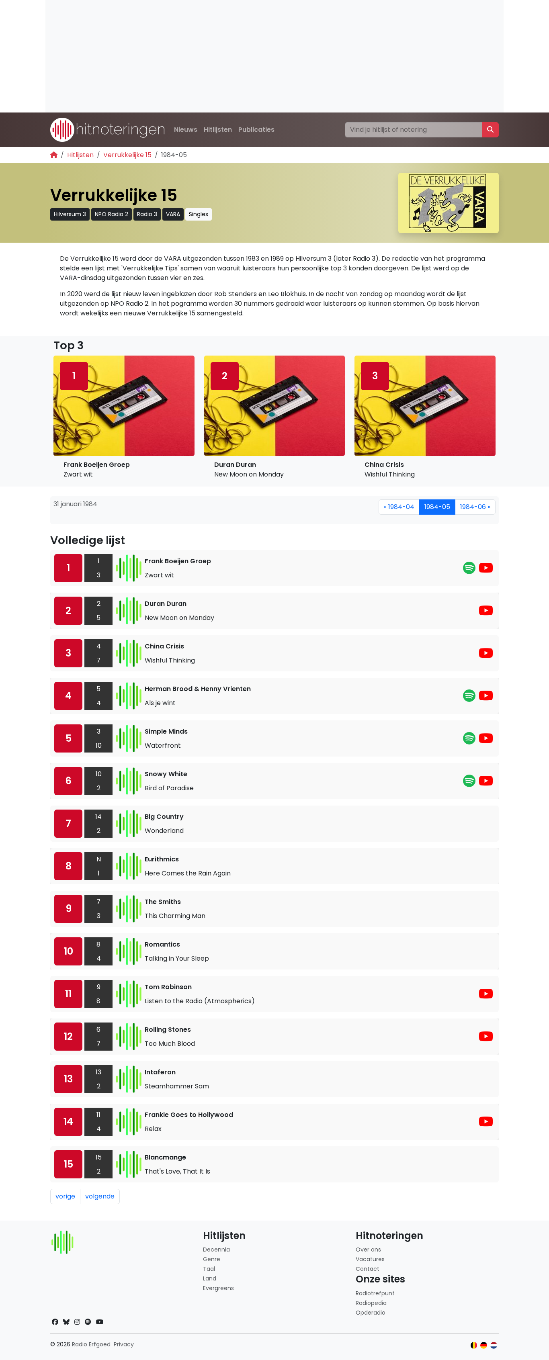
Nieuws (185, 129)
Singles (198, 214)
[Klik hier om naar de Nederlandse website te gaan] (493, 1345)
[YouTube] (486, 570)
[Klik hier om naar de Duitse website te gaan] (483, 1345)
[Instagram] (77, 1322)
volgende (100, 1196)
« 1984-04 (399, 506)
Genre (211, 1259)
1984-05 (437, 506)
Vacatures (370, 1259)
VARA (173, 214)
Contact (367, 1269)
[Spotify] (469, 570)
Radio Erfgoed (91, 1344)
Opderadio (370, 1313)
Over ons (368, 1249)
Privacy (124, 1344)
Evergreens (218, 1288)
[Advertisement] (274, 56)
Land (209, 1278)
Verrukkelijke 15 (127, 155)
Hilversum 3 (70, 214)
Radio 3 (147, 214)
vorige (65, 1196)
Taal (209, 1269)
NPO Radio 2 (111, 214)
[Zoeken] (490, 129)
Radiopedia (371, 1303)
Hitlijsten (218, 129)
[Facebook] (55, 1322)
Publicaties (256, 129)
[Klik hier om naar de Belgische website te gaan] (474, 1345)
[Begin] (53, 155)
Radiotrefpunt (375, 1293)
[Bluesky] (66, 1322)
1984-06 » (475, 506)
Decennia (216, 1249)
